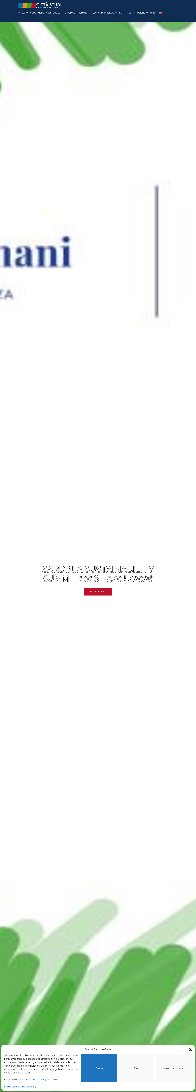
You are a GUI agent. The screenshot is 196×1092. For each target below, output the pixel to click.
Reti (121, 13)
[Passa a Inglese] (160, 13)
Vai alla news (98, 592)
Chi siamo (23, 13)
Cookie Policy (11, 1086)
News (33, 13)
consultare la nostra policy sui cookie (37, 1079)
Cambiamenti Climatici (76, 13)
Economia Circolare (103, 13)
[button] (190, 1049)
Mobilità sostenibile (49, 13)
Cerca (153, 13)
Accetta (99, 1068)
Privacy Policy (28, 1086)
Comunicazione (137, 13)
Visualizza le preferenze (174, 1068)
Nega (136, 1068)
